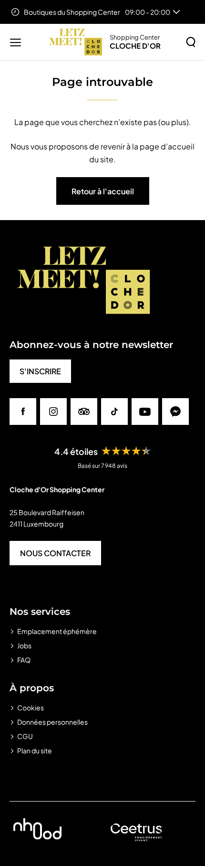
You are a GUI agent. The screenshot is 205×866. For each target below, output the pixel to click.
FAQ (24, 659)
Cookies (30, 707)
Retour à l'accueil (103, 191)
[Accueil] (75, 42)
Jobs (24, 645)
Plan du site (34, 750)
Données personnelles (52, 722)
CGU (25, 736)
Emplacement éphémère (57, 631)
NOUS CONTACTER (55, 553)
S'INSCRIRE (40, 371)
